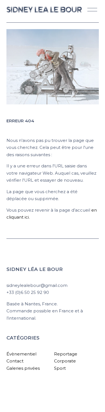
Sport (60, 368)
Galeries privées (23, 368)
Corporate (65, 361)
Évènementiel (21, 354)
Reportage (65, 354)
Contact (15, 361)
